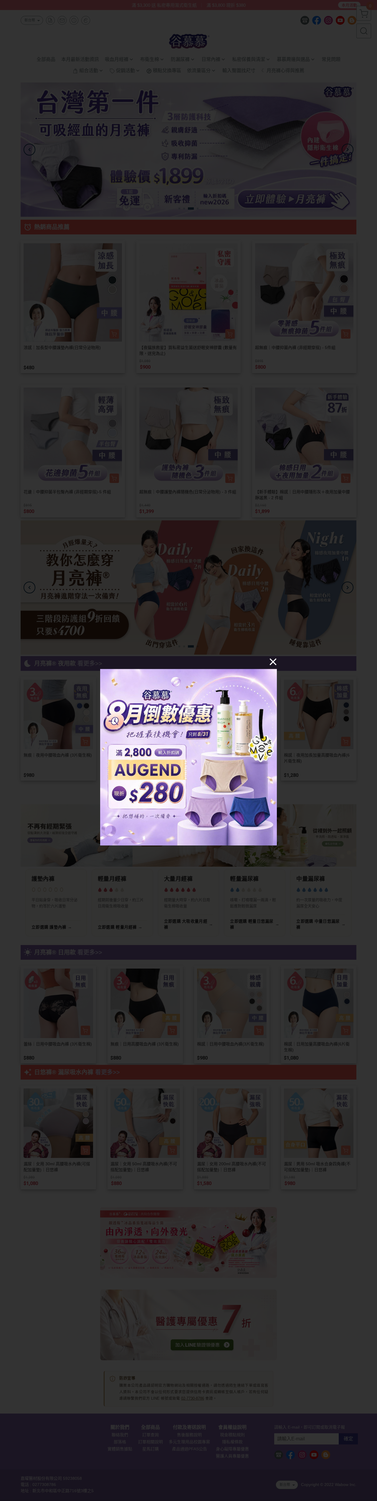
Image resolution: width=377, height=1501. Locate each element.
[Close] (273, 661)
